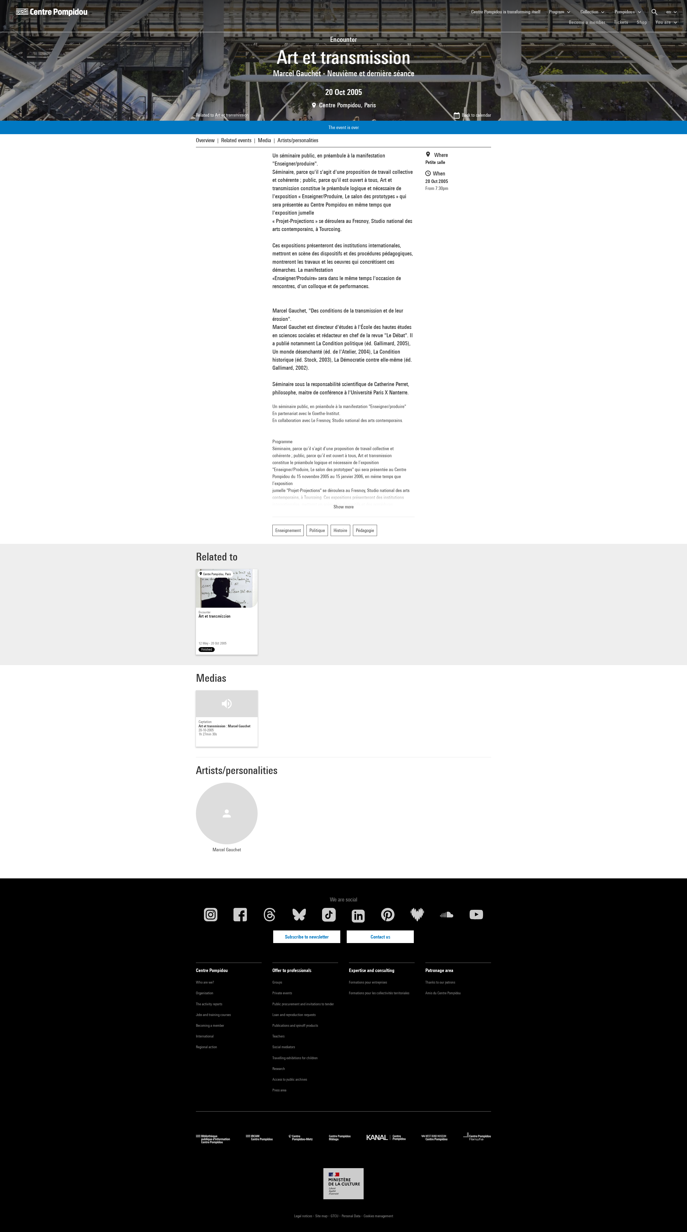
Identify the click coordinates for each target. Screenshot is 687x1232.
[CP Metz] (305, 1142)
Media (264, 140)
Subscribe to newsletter (307, 937)
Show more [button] (344, 506)
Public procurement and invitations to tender (303, 1004)
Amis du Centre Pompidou (443, 993)
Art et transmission (232, 115)
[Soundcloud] (447, 916)
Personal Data (351, 1216)
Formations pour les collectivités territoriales (379, 993)
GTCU (335, 1216)
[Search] (654, 12)
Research (278, 1068)
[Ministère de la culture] (343, 1183)
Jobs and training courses (213, 1015)
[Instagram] (210, 916)
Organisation (204, 993)
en (669, 11)
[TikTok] (329, 916)
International (205, 1036)
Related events (236, 140)
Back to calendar (476, 115)
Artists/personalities (297, 140)
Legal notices (303, 1216)
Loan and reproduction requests (294, 1015)
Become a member (589, 22)
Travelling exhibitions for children (295, 1058)
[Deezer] (417, 916)
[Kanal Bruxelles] (390, 1142)
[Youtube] (476, 916)
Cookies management (378, 1216)
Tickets (621, 22)
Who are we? (205, 982)
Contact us (380, 937)
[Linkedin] (358, 916)
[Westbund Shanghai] (438, 1142)
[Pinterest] (388, 916)
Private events (282, 993)
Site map (321, 1216)
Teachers (278, 1036)
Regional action (206, 1047)
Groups (277, 982)
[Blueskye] (299, 916)
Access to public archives (289, 1079)
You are (664, 22)
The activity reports (209, 1004)
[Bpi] (217, 1142)
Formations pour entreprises (368, 982)
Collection (590, 11)
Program (557, 11)
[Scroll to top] (674, 1219)
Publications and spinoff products (295, 1025)
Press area (279, 1090)
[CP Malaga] (344, 1142)
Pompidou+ (625, 11)
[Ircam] (263, 1142)
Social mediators (283, 1047)
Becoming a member (210, 1025)
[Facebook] (240, 916)
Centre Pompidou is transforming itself (508, 11)
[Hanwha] (477, 1142)
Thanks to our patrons (440, 982)
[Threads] (269, 916)
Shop (644, 22)
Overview (205, 140)
